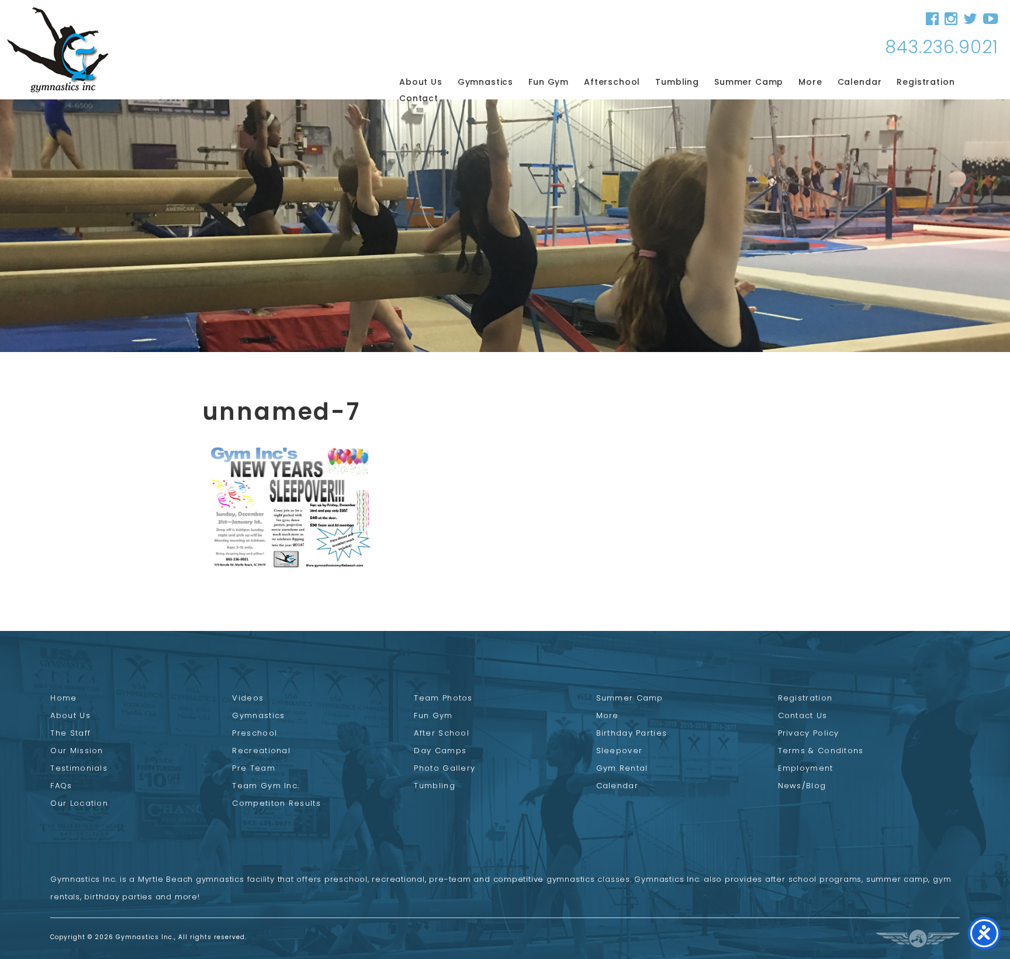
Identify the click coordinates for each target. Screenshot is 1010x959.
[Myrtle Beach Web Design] (918, 938)
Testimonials (79, 768)
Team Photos (443, 697)
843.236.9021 (941, 47)
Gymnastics (485, 82)
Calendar (860, 82)
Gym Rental (622, 768)
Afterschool (612, 82)
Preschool (254, 733)
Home (63, 697)
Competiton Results (276, 803)
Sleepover (619, 750)
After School (441, 733)
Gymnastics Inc (58, 49)
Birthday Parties (631, 733)
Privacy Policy (808, 733)
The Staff (70, 733)
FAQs (61, 785)
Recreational (261, 750)
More (810, 82)
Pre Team (253, 768)
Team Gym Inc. (265, 785)
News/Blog (802, 785)
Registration (925, 82)
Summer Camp (748, 82)
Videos (248, 697)
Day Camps (440, 750)
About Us (420, 82)
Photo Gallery (444, 768)
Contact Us (803, 715)
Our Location (79, 803)
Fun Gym (548, 82)
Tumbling (677, 82)
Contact (418, 98)
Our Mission (76, 750)
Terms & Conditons (821, 750)
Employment (805, 768)
